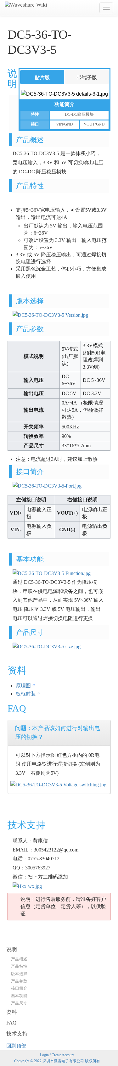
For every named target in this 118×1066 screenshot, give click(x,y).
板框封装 (26, 693)
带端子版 (87, 77)
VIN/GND (64, 124)
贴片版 (42, 77)
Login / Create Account (57, 1055)
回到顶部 (16, 1045)
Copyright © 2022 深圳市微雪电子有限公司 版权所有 (57, 1061)
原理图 (23, 685)
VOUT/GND (94, 124)
